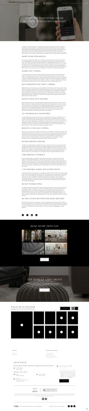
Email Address (63, 368)
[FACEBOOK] (69, 406)
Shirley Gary (56, 206)
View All (44, 259)
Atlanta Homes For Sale (49, 353)
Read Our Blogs (14, 354)
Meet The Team (14, 353)
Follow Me (65, 308)
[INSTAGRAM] (72, 406)
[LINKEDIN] (74, 406)
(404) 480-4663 (19, 369)
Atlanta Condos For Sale (49, 354)
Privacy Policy (61, 406)
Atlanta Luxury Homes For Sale (50, 355)
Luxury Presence (38, 406)
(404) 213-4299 (42, 375)
